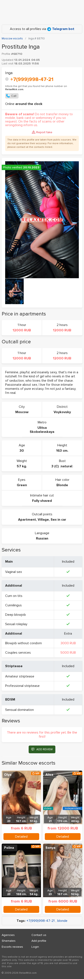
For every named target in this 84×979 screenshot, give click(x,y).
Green (22, 485)
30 (22, 450)
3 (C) (55, 466)
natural (66, 466)
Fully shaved (42, 501)
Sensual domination (19, 710)
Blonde (62, 485)
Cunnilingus (13, 605)
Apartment (27, 519)
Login (35, 947)
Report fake (44, 132)
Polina (9, 848)
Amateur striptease (19, 676)
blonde (62, 921)
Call (13, 96)
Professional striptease (22, 686)
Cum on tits (13, 596)
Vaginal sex (13, 572)
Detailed (21, 836)
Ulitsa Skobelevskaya (42, 430)
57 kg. (22, 466)
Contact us (38, 935)
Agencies (8, 935)
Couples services (18, 652)
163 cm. (62, 450)
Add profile (38, 941)
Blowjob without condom (23, 643)
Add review (44, 749)
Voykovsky (62, 412)
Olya (7, 775)
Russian (42, 538)
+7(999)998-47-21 (31, 79)
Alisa (49, 775)
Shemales (9, 941)
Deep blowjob (15, 615)
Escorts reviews (12, 947)
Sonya (50, 848)
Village (43, 519)
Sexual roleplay (16, 624)
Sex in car (58, 519)
